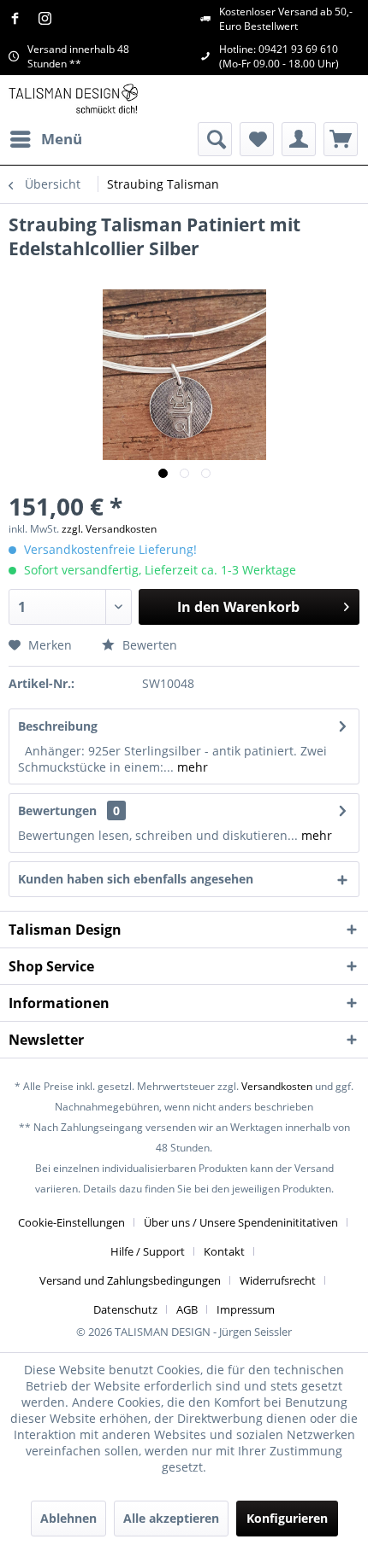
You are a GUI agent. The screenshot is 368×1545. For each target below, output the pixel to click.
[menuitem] (45, 139)
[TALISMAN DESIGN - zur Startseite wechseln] (73, 99)
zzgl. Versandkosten (109, 529)
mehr (191, 767)
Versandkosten (276, 1086)
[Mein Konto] (299, 139)
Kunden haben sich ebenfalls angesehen (135, 879)
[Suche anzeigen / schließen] (215, 139)
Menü (61, 139)
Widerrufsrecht (278, 1280)
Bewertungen (57, 810)
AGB (187, 1309)
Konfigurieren (287, 1518)
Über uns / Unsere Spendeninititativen (241, 1222)
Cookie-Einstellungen (71, 1222)
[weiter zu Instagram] (49, 18)
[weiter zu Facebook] (19, 18)
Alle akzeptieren (171, 1518)
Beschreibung (58, 726)
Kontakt (224, 1251)
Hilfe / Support (147, 1251)
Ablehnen (68, 1518)
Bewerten (148, 645)
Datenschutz (125, 1309)
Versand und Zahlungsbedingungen (130, 1280)
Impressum (246, 1309)
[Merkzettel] (257, 139)
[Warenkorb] (340, 139)
